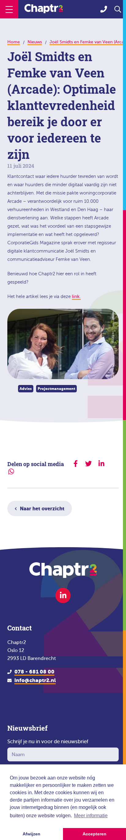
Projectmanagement (56, 389)
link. (76, 296)
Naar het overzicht (42, 508)
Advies (26, 389)
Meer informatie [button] (91, 815)
